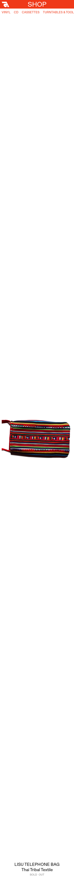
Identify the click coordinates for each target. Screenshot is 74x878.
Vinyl (6, 12)
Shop (37, 4)
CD (16, 12)
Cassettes (30, 12)
